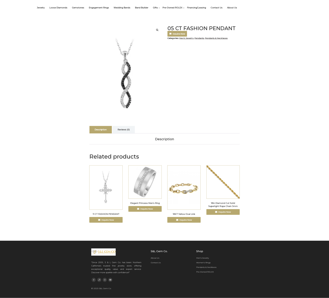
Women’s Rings (203, 262)
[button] (157, 30)
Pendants (199, 38)
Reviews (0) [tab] (124, 129)
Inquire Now (179, 33)
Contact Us (156, 262)
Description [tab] (101, 129)
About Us (155, 258)
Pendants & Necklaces (216, 38)
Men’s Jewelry (186, 38)
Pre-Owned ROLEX (205, 272)
